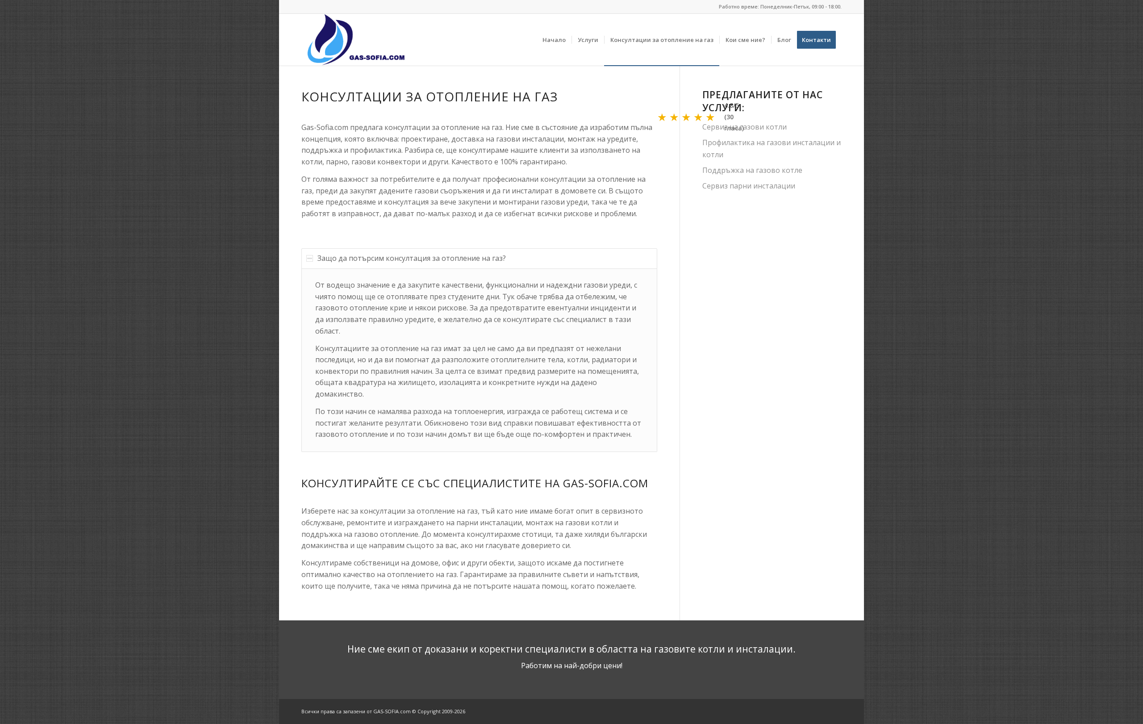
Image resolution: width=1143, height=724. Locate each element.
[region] (479, 360)
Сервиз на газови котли (744, 127)
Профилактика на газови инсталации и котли (771, 148)
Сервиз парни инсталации (748, 186)
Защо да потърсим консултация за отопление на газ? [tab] (411, 258)
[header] (357, 40)
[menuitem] (554, 40)
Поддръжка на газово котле (752, 170)
